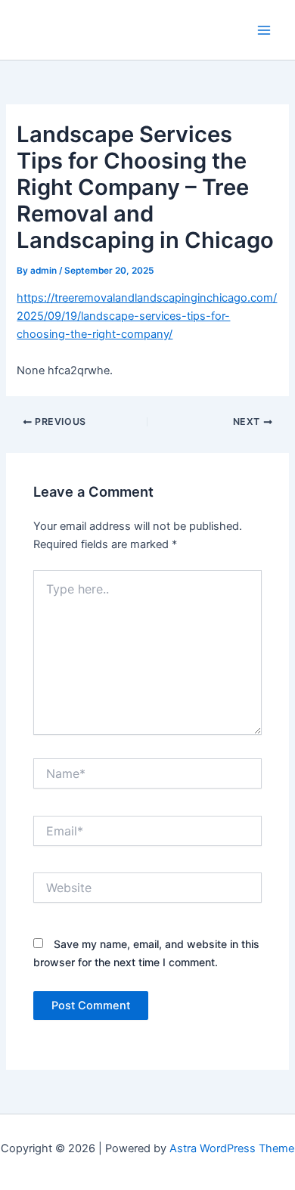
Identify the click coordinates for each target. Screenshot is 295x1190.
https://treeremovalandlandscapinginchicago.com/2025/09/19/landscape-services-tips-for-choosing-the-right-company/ (147, 316)
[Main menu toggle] (264, 30)
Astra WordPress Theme (231, 1148)
